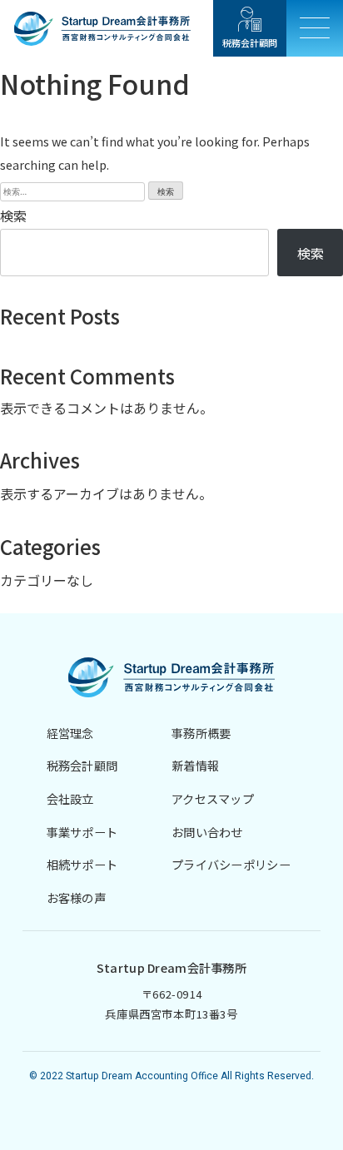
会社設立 (70, 798)
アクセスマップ (213, 798)
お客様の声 (76, 897)
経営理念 (70, 732)
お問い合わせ (207, 831)
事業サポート (82, 831)
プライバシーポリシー (231, 864)
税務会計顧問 (82, 765)
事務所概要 (201, 732)
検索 (13, 216)
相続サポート (82, 864)
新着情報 (195, 765)
